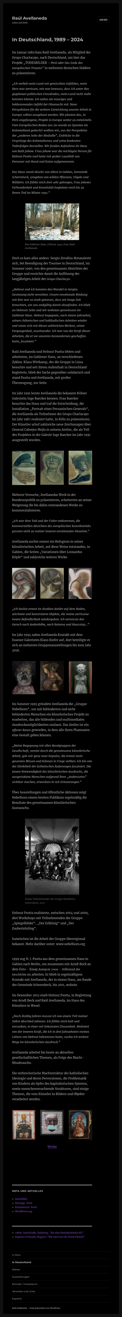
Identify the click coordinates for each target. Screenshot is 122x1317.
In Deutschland (21, 1262)
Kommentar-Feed (26, 1207)
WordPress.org (23, 1211)
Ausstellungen (20, 1276)
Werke (52, 1146)
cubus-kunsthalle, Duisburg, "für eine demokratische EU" (49, 1232)
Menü (104, 19)
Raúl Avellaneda (29, 18)
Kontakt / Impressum (24, 1284)
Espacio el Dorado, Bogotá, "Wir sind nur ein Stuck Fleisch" (50, 1236)
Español (17, 1298)
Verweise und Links (23, 1291)
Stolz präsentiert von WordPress (45, 1308)
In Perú (16, 1255)
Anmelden (21, 1198)
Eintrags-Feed (23, 1202)
